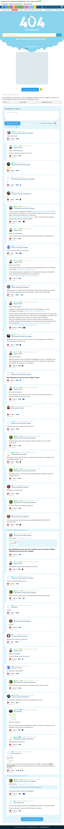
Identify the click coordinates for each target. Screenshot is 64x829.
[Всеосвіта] (2, 7)
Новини (3, 1)
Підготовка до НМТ (34, 1)
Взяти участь (49, 10)
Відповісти (10, 140)
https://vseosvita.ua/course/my (26, 269)
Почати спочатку (30, 89)
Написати (12, 123)
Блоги (8, 1)
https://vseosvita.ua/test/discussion (34, 311)
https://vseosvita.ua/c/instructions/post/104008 (23, 275)
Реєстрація (54, 7)
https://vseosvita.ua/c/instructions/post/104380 (34, 323)
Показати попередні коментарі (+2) (17, 776)
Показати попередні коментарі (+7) (17, 530)
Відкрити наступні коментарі (32, 819)
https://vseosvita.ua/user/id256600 (42, 211)
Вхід (48, 7)
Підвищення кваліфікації (18, 1)
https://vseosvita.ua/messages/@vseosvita (21, 217)
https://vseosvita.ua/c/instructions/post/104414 (23, 325)
